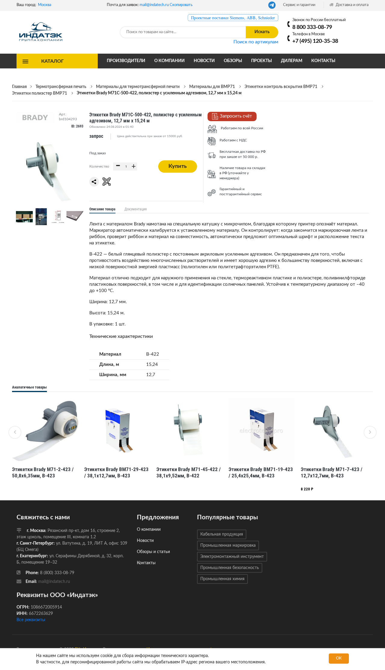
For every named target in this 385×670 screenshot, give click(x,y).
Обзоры (233, 61)
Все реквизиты (31, 620)
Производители (126, 61)
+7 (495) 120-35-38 (315, 41)
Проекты (261, 61)
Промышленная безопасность (229, 568)
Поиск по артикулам (255, 41)
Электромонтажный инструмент (232, 557)
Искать (262, 32)
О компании (169, 61)
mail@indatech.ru (154, 5)
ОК (339, 658)
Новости (204, 61)
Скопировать (181, 5)
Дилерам (291, 61)
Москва (44, 5)
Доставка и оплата (351, 5)
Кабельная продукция (221, 534)
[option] (45, 442)
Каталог (52, 60)
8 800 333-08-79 (312, 27)
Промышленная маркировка (228, 545)
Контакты (323, 61)
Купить (177, 166)
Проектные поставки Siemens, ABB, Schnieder (233, 17)
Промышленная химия (222, 579)
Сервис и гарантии (299, 5)
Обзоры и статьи (153, 552)
